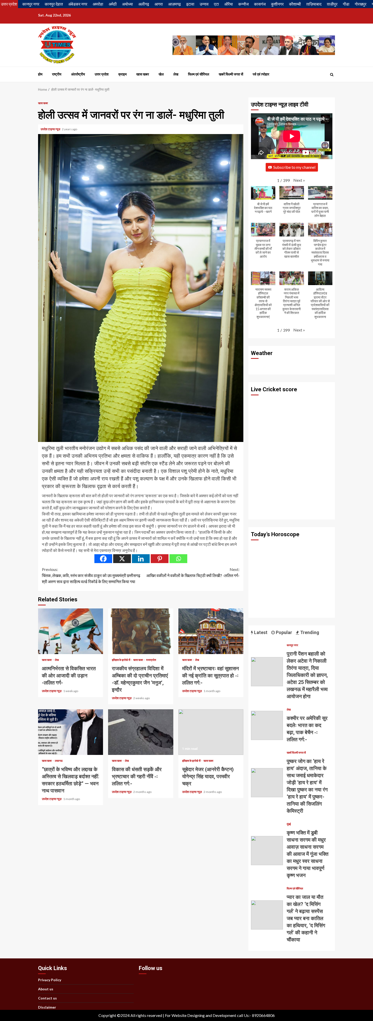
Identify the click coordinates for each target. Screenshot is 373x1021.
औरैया (228, 4)
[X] (122, 558)
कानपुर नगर (30, 4)
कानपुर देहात (54, 4)
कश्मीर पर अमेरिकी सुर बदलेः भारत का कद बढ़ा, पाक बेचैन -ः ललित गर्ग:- (267, 725)
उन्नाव (204, 4)
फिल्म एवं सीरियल (198, 74)
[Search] (332, 74)
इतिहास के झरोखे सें (121, 659)
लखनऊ (59, 760)
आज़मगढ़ (174, 4)
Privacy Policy (49, 980)
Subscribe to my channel (294, 167)
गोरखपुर (360, 4)
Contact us (47, 998)
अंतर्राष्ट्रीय (78, 74)
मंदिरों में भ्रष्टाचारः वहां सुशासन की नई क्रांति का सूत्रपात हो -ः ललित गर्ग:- (210, 631)
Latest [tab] (260, 632)
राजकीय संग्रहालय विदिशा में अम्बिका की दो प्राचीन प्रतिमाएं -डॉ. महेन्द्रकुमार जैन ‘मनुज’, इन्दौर (140, 631)
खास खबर (142, 74)
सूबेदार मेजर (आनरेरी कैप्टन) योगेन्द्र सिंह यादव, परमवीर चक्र (210, 732)
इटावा (190, 4)
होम (40, 74)
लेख (175, 74)
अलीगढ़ (143, 4)
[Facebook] (103, 558)
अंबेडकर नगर (77, 4)
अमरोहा (98, 4)
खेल (161, 74)
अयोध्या (127, 4)
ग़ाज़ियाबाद (313, 4)
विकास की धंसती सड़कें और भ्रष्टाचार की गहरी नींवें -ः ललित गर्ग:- (140, 732)
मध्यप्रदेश (151, 659)
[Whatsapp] (178, 558)
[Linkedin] (141, 558)
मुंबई (289, 824)
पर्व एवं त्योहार (261, 74)
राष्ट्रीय (56, 74)
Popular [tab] (283, 632)
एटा (216, 4)
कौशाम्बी (295, 4)
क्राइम (122, 74)
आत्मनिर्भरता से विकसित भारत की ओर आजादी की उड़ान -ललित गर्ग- (70, 631)
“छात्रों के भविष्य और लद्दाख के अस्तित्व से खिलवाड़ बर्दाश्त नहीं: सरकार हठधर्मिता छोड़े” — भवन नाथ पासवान (70, 732)
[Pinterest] (159, 558)
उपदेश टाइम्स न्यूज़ (51, 129)
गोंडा (346, 4)
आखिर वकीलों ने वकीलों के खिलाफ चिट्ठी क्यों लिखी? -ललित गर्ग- (193, 572)
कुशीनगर (277, 4)
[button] (299, 180)
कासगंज (260, 4)
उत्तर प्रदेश (9, 4)
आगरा (159, 4)
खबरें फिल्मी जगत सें (231, 74)
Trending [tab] (309, 632)
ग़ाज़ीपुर (332, 4)
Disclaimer (47, 1007)
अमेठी (113, 4)
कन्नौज (243, 4)
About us (45, 989)
